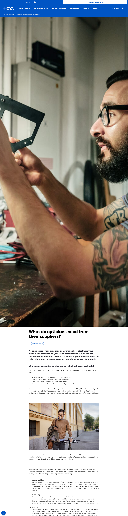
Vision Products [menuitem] (24, 8)
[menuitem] (124, 8)
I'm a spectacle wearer (95, 2)
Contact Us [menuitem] (115, 8)
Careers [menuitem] (95, 8)
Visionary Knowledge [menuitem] (59, 8)
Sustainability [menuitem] (75, 8)
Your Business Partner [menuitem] (40, 8)
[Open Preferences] (3, 513)
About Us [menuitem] (86, 8)
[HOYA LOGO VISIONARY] (8, 8)
